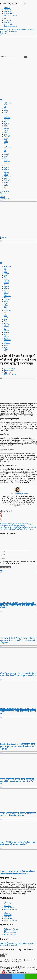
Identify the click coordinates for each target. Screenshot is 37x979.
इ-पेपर (6, 131)
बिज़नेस (6, 120)
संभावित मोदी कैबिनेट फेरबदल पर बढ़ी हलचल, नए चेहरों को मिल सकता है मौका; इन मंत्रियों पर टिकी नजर (17, 781)
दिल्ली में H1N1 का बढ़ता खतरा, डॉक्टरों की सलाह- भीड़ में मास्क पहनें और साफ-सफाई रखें (17, 843)
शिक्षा (5, 114)
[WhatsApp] (18, 518)
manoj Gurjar (22, 494)
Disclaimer (7, 11)
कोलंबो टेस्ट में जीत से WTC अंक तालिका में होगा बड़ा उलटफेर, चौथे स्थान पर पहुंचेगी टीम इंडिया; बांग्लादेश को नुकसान (18, 640)
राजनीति (6, 110)
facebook (6, 976)
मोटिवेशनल (7, 132)
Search (2, 57)
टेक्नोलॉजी (7, 136)
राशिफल (6, 125)
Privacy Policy (9, 13)
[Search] (25, 57)
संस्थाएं (6, 138)
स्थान (5, 105)
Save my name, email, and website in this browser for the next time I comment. (18, 562)
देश (5, 107)
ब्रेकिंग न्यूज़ (7, 103)
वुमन (5, 140)
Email (2, 954)
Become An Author (10, 15)
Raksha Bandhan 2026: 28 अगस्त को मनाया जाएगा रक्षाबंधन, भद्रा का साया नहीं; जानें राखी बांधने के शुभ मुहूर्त (18, 746)
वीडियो (6, 142)
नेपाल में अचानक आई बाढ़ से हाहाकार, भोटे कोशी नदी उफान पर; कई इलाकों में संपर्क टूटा (18, 814)
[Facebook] (18, 513)
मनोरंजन (6, 123)
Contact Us (7, 9)
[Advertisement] (18, 77)
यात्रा (6, 127)
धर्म (5, 121)
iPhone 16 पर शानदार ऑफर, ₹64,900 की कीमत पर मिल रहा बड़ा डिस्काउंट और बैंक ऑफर (17, 872)
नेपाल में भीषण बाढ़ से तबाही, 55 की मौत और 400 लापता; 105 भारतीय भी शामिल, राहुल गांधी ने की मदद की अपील (18, 605)
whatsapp (31, 976)
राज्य (5, 108)
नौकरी (6, 112)
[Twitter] (18, 516)
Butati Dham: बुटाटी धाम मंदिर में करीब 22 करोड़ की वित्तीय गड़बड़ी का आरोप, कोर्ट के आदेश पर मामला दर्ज (18, 711)
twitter (18, 976)
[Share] (18, 521)
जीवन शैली (7, 118)
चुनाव (5, 134)
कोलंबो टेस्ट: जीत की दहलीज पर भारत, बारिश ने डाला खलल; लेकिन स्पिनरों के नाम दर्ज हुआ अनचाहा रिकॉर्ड (18, 674)
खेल (5, 144)
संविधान (6, 129)
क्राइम (6, 116)
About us (7, 8)
